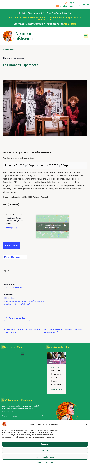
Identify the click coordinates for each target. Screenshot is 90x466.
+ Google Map (11, 227)
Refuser (45, 450)
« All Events (8, 49)
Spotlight (55, 367)
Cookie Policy (40, 462)
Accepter (45, 444)
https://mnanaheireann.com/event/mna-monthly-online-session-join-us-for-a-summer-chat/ (45, 18)
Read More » (56, 389)
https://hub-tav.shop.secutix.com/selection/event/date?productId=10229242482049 (24, 301)
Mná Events (17, 287)
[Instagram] (80, 4)
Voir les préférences (45, 457)
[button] (86, 424)
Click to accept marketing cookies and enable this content (52, 226)
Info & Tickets (69, 24)
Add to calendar (15, 257)
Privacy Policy (49, 462)
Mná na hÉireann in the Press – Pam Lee (56, 377)
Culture (7, 287)
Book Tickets (11, 245)
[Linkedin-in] (84, 4)
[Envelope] (88, 4)
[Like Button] (5, 271)
